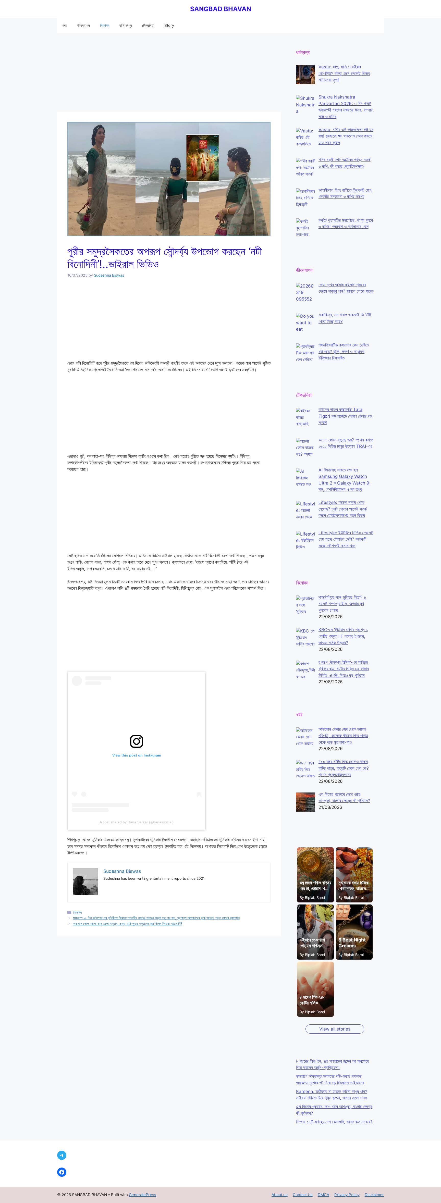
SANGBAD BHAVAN (220, 9)
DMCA (323, 1194)
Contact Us (303, 1194)
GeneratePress (142, 1194)
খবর (64, 25)
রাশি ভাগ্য (125, 25)
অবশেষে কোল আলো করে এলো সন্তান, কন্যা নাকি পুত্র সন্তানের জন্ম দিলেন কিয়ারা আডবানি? (127, 923)
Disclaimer (374, 1194)
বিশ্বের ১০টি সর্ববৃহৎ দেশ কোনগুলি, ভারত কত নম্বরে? (334, 1121)
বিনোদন (104, 25)
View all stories (334, 1029)
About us (280, 1194)
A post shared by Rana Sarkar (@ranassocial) (137, 822)
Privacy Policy (347, 1194)
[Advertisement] (169, 74)
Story (169, 25)
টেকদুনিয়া (148, 25)
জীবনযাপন (83, 25)
